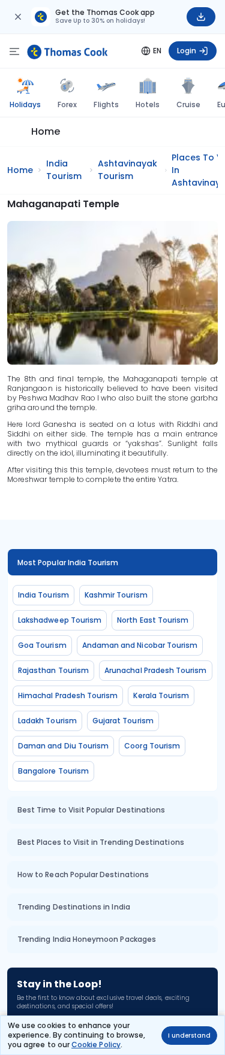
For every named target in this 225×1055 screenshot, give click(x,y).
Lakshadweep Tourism (59, 620)
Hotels (148, 104)
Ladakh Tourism (47, 721)
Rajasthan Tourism (53, 670)
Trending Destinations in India (73, 907)
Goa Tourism (42, 645)
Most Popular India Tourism (68, 562)
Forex (67, 104)
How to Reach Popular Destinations (83, 874)
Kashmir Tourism (116, 595)
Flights (106, 104)
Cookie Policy (96, 1044)
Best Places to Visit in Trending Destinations (100, 842)
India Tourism (43, 595)
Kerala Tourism (161, 695)
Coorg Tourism (152, 746)
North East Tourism (152, 620)
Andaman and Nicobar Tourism (140, 645)
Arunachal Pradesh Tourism (155, 670)
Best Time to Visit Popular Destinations (91, 810)
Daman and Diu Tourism (63, 746)
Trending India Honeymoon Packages (86, 939)
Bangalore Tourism (53, 771)
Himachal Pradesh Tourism (68, 695)
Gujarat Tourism (123, 721)
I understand (189, 1035)
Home (45, 131)
